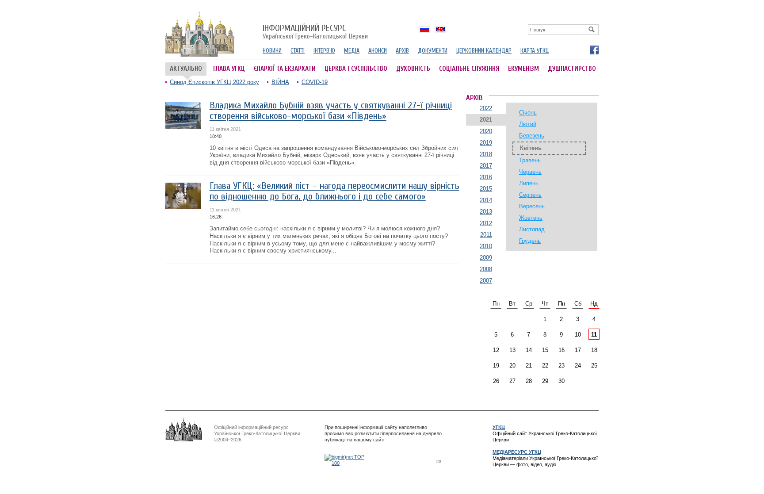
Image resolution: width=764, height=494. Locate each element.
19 (496, 365)
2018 (486, 154)
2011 (486, 234)
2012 (486, 223)
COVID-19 (315, 82)
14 (529, 350)
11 (594, 334)
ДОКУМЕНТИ (432, 50)
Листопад (532, 229)
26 (496, 381)
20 (512, 365)
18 (594, 350)
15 (545, 350)
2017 (486, 165)
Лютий (527, 124)
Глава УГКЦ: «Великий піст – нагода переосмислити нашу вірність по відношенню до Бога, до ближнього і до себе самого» (334, 191)
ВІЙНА (280, 82)
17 (578, 350)
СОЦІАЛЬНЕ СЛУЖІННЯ (469, 69)
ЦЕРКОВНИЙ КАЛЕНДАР (484, 50)
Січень (528, 112)
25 (594, 365)
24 (578, 365)
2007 (486, 280)
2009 (486, 257)
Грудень (530, 240)
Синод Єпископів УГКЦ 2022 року (214, 82)
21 (529, 365)
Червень (530, 171)
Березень (531, 135)
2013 (486, 211)
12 (496, 350)
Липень (529, 183)
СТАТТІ (297, 50)
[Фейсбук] (594, 49)
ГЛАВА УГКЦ (229, 69)
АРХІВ (402, 50)
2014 (486, 200)
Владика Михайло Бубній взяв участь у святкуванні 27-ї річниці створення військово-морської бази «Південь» (331, 111)
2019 (486, 142)
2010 (486, 246)
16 (561, 350)
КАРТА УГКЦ (534, 50)
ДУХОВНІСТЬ (413, 69)
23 (561, 365)
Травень (530, 160)
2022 (486, 108)
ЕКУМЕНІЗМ (523, 69)
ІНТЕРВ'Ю (324, 50)
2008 (486, 269)
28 (529, 381)
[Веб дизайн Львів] (439, 461)
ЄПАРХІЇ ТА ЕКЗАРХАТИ (285, 69)
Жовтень (530, 217)
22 (545, 365)
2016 (486, 177)
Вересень (532, 206)
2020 (486, 131)
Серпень (530, 194)
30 (561, 381)
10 (578, 334)
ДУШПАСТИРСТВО (572, 69)
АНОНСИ (377, 50)
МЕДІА (351, 50)
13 (512, 350)
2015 (486, 188)
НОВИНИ (272, 50)
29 (545, 381)
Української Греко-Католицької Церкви (315, 32)
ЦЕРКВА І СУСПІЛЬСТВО (356, 69)
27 (512, 381)
